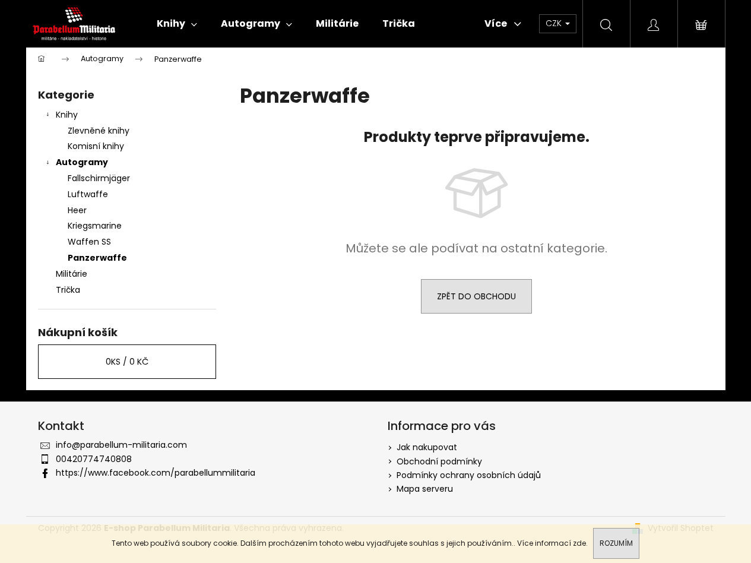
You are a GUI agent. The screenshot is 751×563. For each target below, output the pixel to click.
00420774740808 (94, 459)
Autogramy (82, 162)
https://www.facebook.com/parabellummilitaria (155, 473)
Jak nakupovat (427, 447)
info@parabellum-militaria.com (121, 445)
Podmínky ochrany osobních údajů (469, 475)
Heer (77, 210)
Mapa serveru (425, 489)
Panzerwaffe (97, 258)
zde (579, 543)
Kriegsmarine (95, 226)
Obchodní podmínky (439, 461)
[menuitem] (177, 24)
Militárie (71, 274)
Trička (68, 290)
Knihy (67, 115)
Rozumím (616, 543)
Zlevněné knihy (98, 131)
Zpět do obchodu (476, 296)
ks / (127, 362)
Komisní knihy (96, 146)
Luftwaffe (88, 194)
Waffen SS (89, 242)
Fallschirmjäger (99, 178)
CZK (555, 23)
